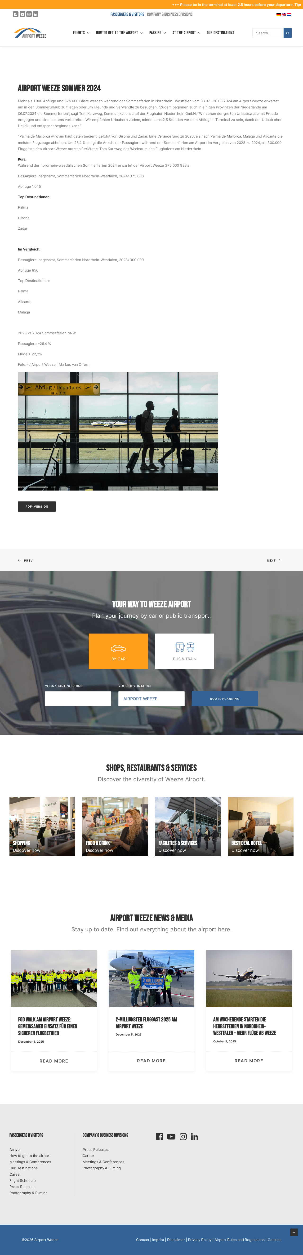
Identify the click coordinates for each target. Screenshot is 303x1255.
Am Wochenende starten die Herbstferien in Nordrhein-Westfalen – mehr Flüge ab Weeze (147, 1026)
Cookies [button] (274, 1239)
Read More (54, 1060)
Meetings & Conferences (30, 1162)
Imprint (158, 1239)
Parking (155, 32)
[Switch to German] (278, 14)
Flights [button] (79, 32)
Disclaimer (176, 1239)
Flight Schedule (22, 1180)
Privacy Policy (199, 1239)
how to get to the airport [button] (117, 32)
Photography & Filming (28, 1193)
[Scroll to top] (294, 1232)
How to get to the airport (30, 1155)
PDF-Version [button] (37, 506)
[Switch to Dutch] (289, 14)
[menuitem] (81, 32)
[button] (54, 978)
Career (15, 1174)
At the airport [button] (184, 32)
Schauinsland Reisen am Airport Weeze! (244, 966)
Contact (142, 1239)
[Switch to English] (283, 14)
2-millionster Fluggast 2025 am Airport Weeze (49, 1023)
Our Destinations (220, 32)
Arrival (14, 1149)
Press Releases (22, 1186)
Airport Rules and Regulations (239, 1239)
